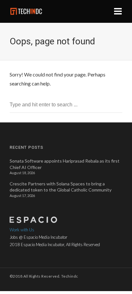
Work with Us (22, 229)
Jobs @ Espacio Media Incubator (38, 237)
